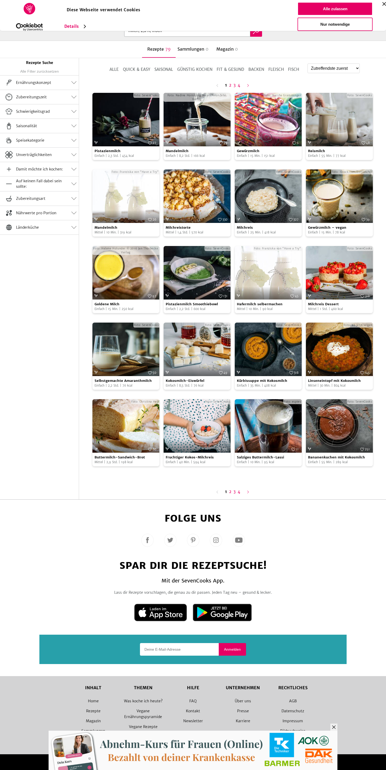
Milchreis (245, 227)
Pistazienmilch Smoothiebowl (192, 304)
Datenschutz (292, 711)
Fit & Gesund (230, 69)
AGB (293, 701)
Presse (243, 711)
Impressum (293, 721)
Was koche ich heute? (143, 701)
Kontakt (193, 711)
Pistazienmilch (108, 151)
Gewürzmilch (248, 151)
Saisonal (163, 69)
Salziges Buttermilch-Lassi (260, 457)
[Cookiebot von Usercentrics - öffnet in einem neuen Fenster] (30, 27)
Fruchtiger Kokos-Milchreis (190, 457)
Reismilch (316, 151)
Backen (256, 69)
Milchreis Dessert (323, 304)
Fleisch (276, 69)
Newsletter (193, 721)
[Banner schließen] (384, 4)
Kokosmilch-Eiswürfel (185, 380)
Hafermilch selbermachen (260, 304)
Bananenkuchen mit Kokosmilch (336, 457)
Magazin (93, 721)
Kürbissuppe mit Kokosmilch (262, 380)
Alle (114, 69)
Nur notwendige (335, 24)
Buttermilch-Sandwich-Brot (120, 457)
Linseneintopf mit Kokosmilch (334, 380)
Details (71, 26)
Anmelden (232, 649)
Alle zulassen (335, 9)
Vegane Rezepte (143, 726)
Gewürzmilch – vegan (327, 227)
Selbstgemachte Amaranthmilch (123, 380)
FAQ (193, 701)
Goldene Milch (107, 304)
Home (93, 701)
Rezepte (93, 711)
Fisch (293, 69)
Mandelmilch (177, 151)
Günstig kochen (194, 69)
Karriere (243, 721)
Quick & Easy (136, 69)
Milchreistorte (178, 227)
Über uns (243, 701)
